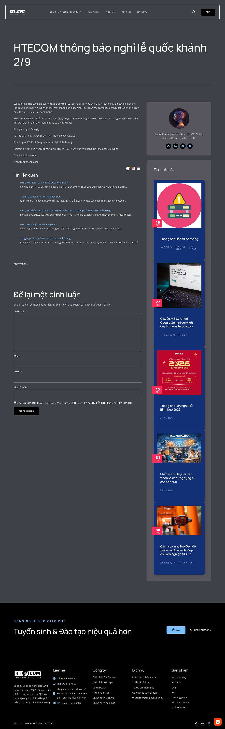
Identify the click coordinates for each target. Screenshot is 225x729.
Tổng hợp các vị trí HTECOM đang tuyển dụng (45, 238)
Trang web (20, 387)
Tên (17, 356)
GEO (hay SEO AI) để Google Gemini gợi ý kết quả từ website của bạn (176, 322)
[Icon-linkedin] (175, 146)
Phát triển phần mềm (144, 677)
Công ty (142, 12)
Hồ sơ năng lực (101, 692)
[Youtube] (183, 146)
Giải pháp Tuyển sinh (104, 677)
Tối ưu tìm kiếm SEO (143, 687)
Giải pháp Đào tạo (102, 682)
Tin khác (193, 247)
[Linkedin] (209, 723)
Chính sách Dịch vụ (103, 697)
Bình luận (20, 311)
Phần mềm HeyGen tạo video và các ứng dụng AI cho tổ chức (177, 478)
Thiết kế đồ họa (140, 682)
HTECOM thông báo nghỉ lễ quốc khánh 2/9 (44, 182)
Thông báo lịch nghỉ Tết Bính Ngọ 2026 (176, 407)
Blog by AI (168, 247)
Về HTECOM (99, 687)
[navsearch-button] (193, 12)
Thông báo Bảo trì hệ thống (179, 239)
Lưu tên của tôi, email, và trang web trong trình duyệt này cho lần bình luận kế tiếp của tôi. (74, 403)
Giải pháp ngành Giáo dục (65, 12)
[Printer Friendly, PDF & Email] (133, 168)
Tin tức (126, 12)
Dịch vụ (110, 12)
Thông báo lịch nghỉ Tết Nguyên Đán (40, 196)
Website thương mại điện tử (147, 697)
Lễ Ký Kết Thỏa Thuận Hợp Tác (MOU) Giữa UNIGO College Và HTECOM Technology (65, 210)
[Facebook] (168, 146)
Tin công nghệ (180, 247)
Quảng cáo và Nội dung (145, 692)
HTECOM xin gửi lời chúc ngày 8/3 (38, 224)
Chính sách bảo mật (104, 702)
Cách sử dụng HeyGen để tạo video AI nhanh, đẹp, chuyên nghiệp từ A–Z (178, 550)
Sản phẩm (93, 12)
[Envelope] (190, 146)
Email (18, 372)
